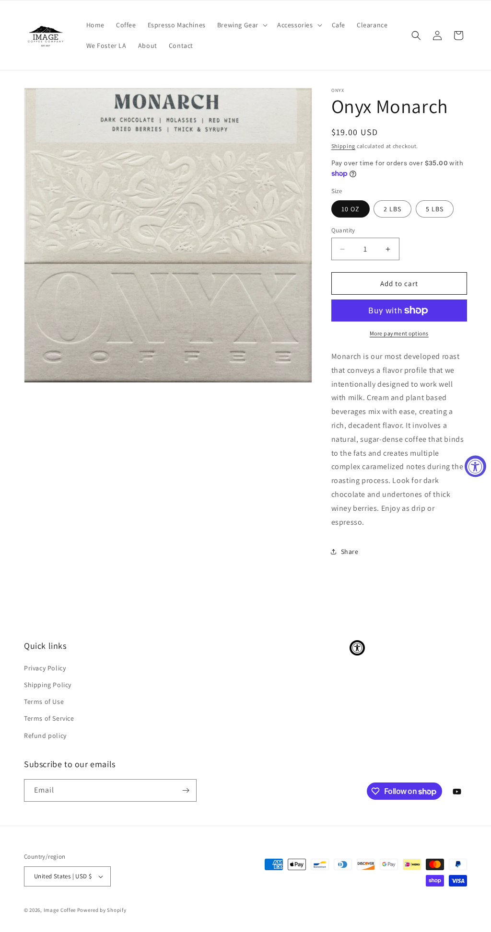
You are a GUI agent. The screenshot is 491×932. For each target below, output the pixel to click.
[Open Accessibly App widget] (357, 648)
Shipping (343, 146)
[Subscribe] (185, 790)
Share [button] (350, 551)
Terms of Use (44, 701)
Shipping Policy (47, 684)
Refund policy (45, 735)
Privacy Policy (45, 668)
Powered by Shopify (102, 910)
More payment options (399, 333)
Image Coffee (60, 910)
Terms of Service (49, 718)
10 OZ (350, 209)
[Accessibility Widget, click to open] (475, 466)
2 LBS (392, 209)
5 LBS (435, 209)
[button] (241, 25)
